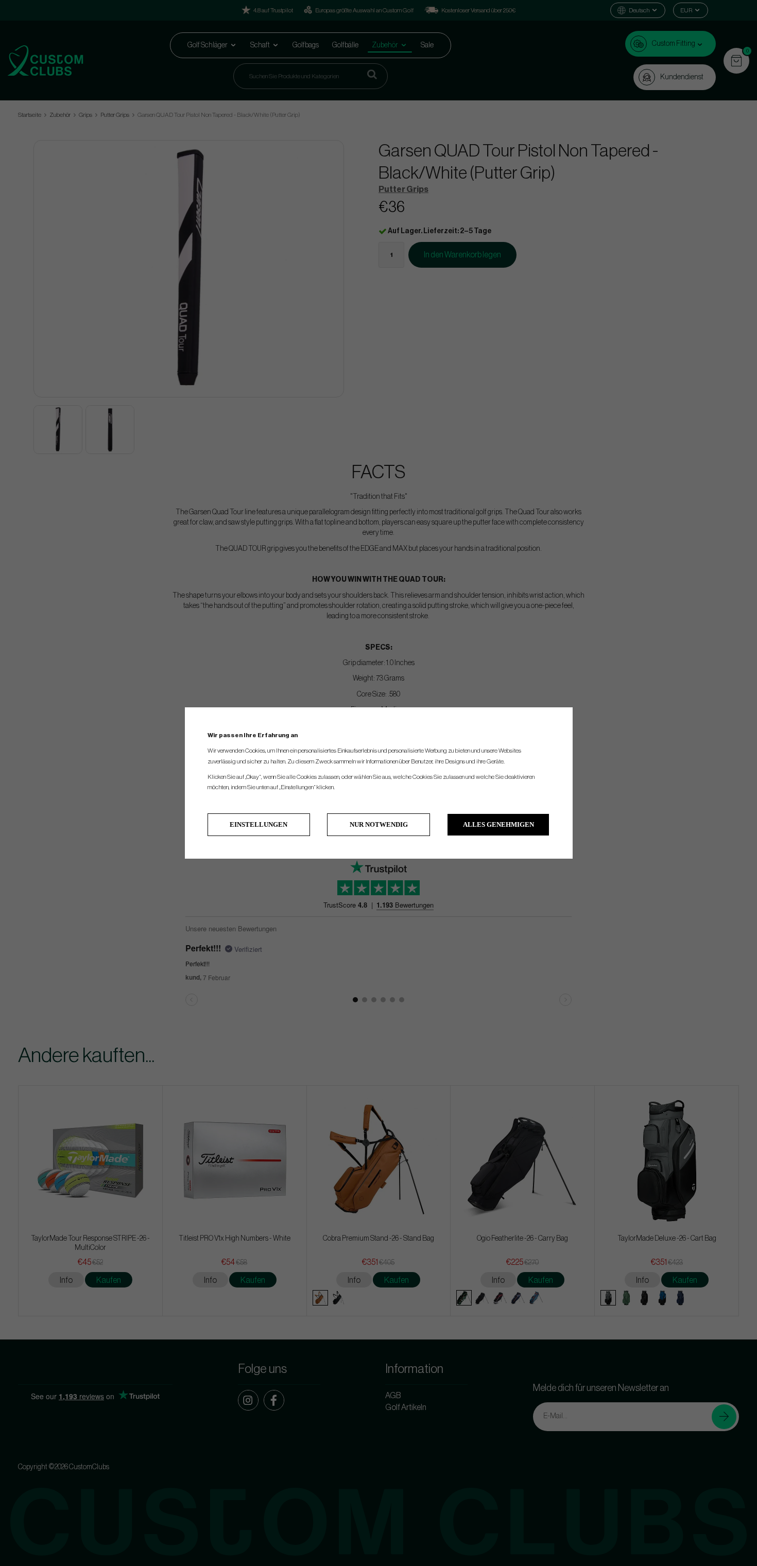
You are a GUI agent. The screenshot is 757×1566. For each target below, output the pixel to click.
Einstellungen (258, 824)
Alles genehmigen (498, 824)
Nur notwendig (379, 824)
